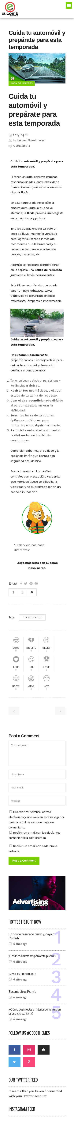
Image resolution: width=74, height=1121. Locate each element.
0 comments (21, 146)
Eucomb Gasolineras (30, 140)
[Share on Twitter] (26, 583)
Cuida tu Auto (32, 617)
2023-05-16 (20, 135)
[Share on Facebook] (21, 583)
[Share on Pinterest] (36, 583)
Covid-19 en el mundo (22, 973)
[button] (69, 5)
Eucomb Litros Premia (22, 991)
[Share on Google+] (31, 583)
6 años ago (20, 944)
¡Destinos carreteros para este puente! (32, 956)
